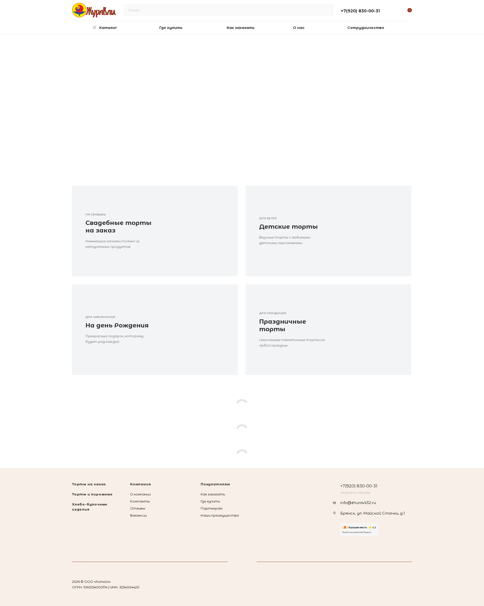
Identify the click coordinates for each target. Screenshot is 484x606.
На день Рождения (117, 325)
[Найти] (326, 10)
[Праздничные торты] (369, 329)
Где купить (210, 501)
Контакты (140, 501)
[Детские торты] (369, 231)
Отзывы (137, 508)
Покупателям (215, 484)
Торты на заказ (89, 484)
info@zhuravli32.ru (358, 502)
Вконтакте (242, 561)
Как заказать (213, 494)
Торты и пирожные (92, 494)
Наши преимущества (220, 515)
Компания (140, 484)
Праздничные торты (282, 325)
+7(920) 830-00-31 (360, 11)
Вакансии (138, 515)
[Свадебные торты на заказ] (196, 231)
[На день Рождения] (196, 329)
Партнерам (211, 508)
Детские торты (288, 226)
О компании (140, 494)
